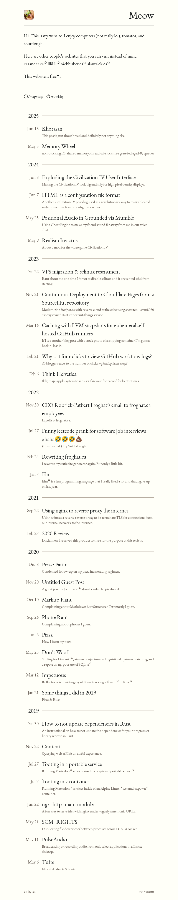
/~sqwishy (35, 96)
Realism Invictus (59, 240)
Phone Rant (55, 617)
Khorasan (52, 128)
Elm (46, 474)
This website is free (40, 76)
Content (51, 746)
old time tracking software (98, 682)
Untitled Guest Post (63, 582)
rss (141, 891)
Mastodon (62, 771)
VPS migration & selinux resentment (81, 271)
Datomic (64, 659)
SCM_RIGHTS (59, 821)
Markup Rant (57, 599)
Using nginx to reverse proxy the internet (85, 510)
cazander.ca (34, 64)
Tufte (48, 862)
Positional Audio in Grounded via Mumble (88, 217)
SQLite (84, 664)
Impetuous (54, 675)
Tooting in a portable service (72, 764)
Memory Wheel (58, 146)
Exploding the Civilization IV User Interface (89, 177)
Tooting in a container (65, 781)
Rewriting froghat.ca (64, 456)
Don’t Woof (55, 652)
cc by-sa (29, 891)
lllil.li (52, 64)
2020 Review (55, 533)
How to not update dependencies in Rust (86, 723)
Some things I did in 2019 (69, 692)
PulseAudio (54, 839)
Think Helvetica (59, 374)
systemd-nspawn (134, 788)
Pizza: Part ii (55, 564)
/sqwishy (57, 96)
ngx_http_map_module (68, 804)
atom (150, 891)
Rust (126, 682)
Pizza (47, 634)
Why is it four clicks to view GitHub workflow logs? (97, 356)
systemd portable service (115, 771)
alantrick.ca (97, 64)
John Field (71, 589)
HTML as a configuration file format (81, 195)
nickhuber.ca (72, 64)
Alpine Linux (110, 788)
